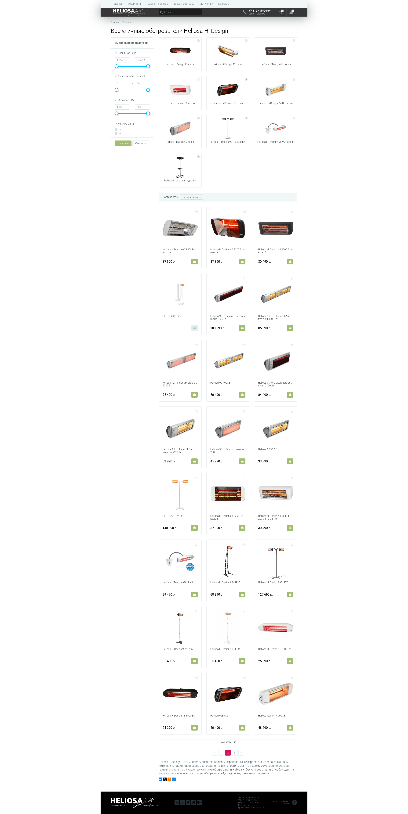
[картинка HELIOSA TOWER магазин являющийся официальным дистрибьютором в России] (180, 494)
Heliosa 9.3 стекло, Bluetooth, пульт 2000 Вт (275, 384)
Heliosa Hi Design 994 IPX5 (225, 582)
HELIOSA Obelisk (172, 316)
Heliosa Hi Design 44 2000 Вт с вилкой (275, 251)
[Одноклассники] (169, 779)
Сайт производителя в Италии (284, 802)
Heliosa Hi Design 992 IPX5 (178, 649)
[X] (165, 779)
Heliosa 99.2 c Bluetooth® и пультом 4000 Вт (274, 318)
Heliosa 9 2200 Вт (268, 449)
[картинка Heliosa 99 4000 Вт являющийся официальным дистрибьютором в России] (228, 361)
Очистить (140, 143)
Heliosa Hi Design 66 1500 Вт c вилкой (180, 251)
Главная (118, 3)
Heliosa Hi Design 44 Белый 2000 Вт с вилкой (273, 517)
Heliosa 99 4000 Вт (221, 382)
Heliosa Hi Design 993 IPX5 (273, 582)
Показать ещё (228, 742)
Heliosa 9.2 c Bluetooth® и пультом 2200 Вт (178, 451)
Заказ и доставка (183, 3)
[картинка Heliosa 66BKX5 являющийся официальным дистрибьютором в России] (228, 694)
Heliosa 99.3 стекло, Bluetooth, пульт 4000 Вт (227, 318)
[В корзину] (194, 261)
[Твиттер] (188, 802)
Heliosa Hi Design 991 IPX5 (225, 649)
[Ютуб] (193, 802)
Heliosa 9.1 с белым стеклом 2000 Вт (227, 451)
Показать (123, 143)
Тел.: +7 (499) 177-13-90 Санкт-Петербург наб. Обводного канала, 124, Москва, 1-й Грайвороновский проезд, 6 (251, 802)
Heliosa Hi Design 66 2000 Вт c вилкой (227, 251)
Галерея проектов (157, 3)
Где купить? (206, 3)
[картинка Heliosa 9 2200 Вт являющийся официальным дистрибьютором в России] (276, 428)
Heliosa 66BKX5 (219, 715)
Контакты (223, 3)
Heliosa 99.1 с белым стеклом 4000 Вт (180, 384)
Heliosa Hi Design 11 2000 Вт (274, 649)
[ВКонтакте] (160, 779)
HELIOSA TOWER (172, 516)
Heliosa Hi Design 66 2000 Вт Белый (226, 517)
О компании (135, 3)
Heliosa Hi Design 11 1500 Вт (179, 715)
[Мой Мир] (174, 779)
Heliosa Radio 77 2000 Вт (272, 715)
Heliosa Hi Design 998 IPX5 (178, 582)
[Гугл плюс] (199, 802)
